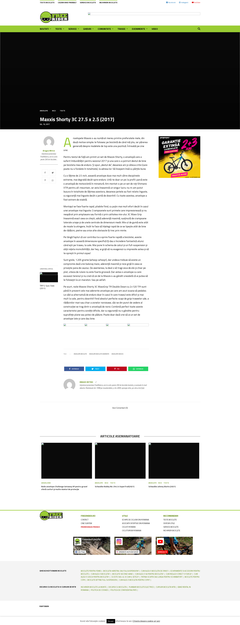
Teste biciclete (47, 2)
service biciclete (170, 527)
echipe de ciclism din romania (135, 519)
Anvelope (44, 111)
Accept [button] (110, 621)
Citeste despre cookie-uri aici (146, 621)
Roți (54, 111)
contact (84, 519)
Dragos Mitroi (49, 151)
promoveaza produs (90, 527)
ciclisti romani (129, 527)
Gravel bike (46, 483)
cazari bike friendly (67, 2)
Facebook (172, 2)
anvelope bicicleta (80, 354)
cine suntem (86, 523)
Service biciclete (88, 2)
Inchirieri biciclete (108, 2)
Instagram (184, 2)
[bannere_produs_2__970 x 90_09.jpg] (144, 17)
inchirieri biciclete (171, 530)
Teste (62, 111)
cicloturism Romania (131, 530)
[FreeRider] (54, 17)
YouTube (197, 2)
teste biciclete (170, 519)
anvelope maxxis (117, 354)
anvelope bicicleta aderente (99, 354)
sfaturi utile (169, 523)
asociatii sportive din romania (136, 523)
